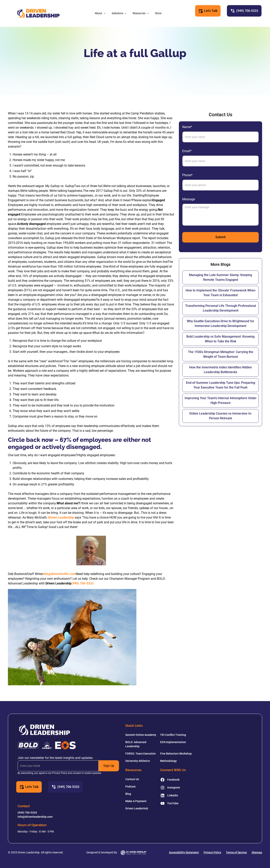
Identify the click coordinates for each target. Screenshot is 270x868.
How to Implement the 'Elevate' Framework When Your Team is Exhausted (220, 292)
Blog (128, 793)
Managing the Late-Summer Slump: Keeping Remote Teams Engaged (220, 277)
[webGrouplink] (133, 852)
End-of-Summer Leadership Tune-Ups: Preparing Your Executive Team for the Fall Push (220, 385)
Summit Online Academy (140, 734)
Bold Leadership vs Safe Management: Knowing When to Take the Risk (220, 339)
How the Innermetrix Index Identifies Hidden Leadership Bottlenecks (220, 369)
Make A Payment (135, 801)
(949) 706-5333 (82, 583)
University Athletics (137, 760)
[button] (100, 13)
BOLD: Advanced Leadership (135, 744)
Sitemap (257, 852)
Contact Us (132, 779)
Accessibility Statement (184, 852)
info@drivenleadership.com (35, 816)
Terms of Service (236, 852)
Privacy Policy (212, 852)
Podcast (130, 786)
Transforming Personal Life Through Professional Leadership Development (220, 308)
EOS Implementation (173, 742)
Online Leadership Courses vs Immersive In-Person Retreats (220, 416)
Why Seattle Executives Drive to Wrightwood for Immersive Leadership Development (220, 323)
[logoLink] (38, 13)
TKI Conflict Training (173, 734)
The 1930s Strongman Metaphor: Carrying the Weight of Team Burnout (220, 354)
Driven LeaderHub (136, 808)
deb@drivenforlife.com (59, 574)
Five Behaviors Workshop (176, 753)
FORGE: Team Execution (140, 753)
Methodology (168, 760)
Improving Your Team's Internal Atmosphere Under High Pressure (221, 400)
